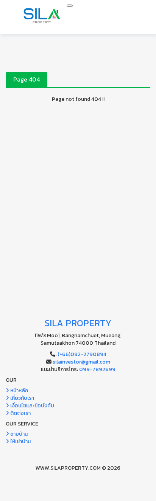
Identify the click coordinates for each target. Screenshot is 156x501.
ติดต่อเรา (20, 413)
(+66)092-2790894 (82, 354)
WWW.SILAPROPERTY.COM (68, 468)
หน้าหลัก (18, 391)
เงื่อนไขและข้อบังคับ (31, 406)
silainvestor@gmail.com (81, 362)
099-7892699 (97, 369)
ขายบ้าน (18, 434)
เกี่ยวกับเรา (21, 398)
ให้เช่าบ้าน (20, 442)
